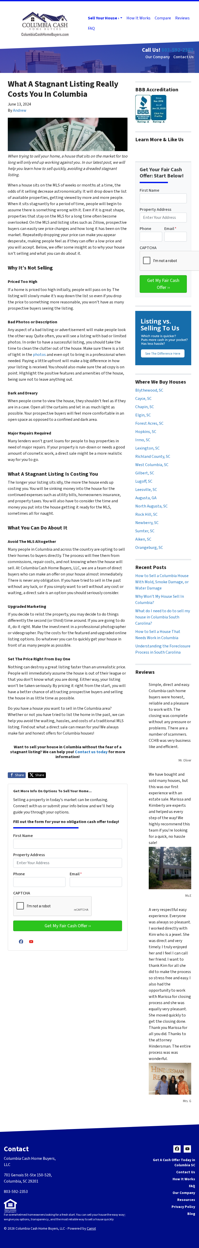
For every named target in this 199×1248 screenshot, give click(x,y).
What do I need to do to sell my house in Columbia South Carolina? (162, 617)
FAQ (91, 28)
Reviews (182, 18)
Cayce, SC (143, 398)
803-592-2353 (177, 50)
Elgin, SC (143, 415)
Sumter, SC (144, 531)
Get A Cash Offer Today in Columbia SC (174, 1162)
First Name (23, 836)
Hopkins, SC (145, 432)
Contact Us (183, 57)
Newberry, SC (147, 523)
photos (39, 354)
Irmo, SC (142, 440)
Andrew (19, 110)
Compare (163, 18)
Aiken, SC (143, 539)
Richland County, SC (152, 456)
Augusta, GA (146, 498)
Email (76, 874)
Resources (186, 1199)
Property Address (29, 855)
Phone (19, 874)
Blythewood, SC (149, 390)
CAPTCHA (21, 893)
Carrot (91, 1228)
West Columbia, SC (151, 465)
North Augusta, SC (151, 506)
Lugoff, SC (143, 481)
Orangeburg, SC (149, 547)
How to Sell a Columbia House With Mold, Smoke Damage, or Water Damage (162, 582)
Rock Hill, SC (146, 514)
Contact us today (91, 752)
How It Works (138, 18)
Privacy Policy (183, 1206)
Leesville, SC (146, 489)
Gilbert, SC (144, 473)
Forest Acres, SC (149, 423)
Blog (191, 1213)
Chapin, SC (144, 407)
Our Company (157, 57)
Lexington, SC (147, 448)
